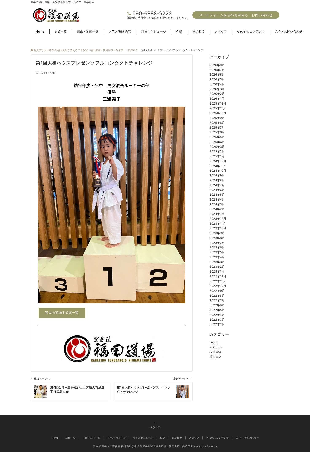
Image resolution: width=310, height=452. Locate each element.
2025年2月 (217, 151)
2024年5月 (217, 194)
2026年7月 (217, 70)
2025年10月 (217, 113)
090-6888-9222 (152, 13)
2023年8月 (217, 238)
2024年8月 (217, 180)
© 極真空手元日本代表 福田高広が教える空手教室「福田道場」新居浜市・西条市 (141, 446)
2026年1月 (216, 98)
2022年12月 (217, 276)
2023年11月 (217, 223)
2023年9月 (217, 233)
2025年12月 (217, 103)
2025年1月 (216, 156)
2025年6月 (217, 132)
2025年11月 (217, 108)
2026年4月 (217, 84)
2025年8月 (217, 122)
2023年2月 (217, 266)
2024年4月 (217, 199)
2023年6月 (217, 247)
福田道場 (215, 352)
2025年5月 (217, 137)
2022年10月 (217, 286)
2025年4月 (217, 142)
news (213, 342)
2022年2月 (217, 324)
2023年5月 (217, 252)
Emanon (212, 446)
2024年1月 (216, 214)
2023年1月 (216, 271)
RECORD (215, 347)
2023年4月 (217, 257)
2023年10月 (217, 228)
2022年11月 (217, 281)
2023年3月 (217, 262)
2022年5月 (217, 310)
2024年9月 (217, 175)
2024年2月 (217, 209)
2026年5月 (217, 79)
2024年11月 (217, 166)
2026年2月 (217, 93)
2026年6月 (217, 74)
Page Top (155, 427)
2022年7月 (217, 300)
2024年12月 (217, 161)
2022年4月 (217, 314)
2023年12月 (217, 218)
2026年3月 (217, 89)
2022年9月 (217, 290)
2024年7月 (217, 185)
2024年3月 (217, 204)
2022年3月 (217, 319)
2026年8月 (217, 65)
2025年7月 (217, 127)
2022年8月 (217, 295)
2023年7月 (217, 242)
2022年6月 (217, 305)
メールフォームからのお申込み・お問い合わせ (236, 15)
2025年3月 (217, 146)
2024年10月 (217, 170)
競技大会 (215, 356)
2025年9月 (217, 117)
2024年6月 (217, 189)
